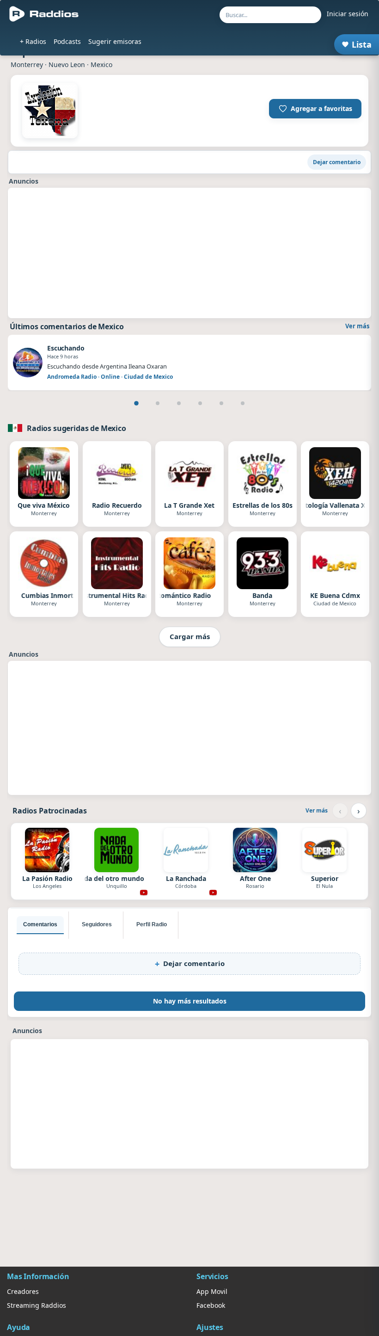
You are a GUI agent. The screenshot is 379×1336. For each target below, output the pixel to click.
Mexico (101, 64)
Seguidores (97, 924)
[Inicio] (44, 14)
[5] (221, 403)
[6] (242, 403)
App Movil (211, 1291)
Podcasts (67, 41)
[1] (136, 403)
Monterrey (27, 64)
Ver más (357, 326)
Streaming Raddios (36, 1305)
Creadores (23, 1291)
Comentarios (40, 924)
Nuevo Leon (67, 64)
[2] (157, 403)
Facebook (210, 1305)
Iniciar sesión (347, 13)
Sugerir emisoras (114, 41)
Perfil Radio (151, 924)
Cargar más (190, 636)
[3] (179, 403)
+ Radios (33, 41)
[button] (315, 108)
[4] (200, 403)
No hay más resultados (189, 1001)
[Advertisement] (189, 253)
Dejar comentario (337, 162)
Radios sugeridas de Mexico (76, 428)
